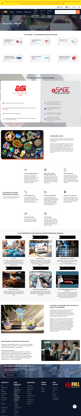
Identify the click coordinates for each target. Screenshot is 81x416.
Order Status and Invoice (36, 12)
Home (12, 12)
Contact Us (49, 12)
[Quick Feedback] (75, 406)
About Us (43, 12)
